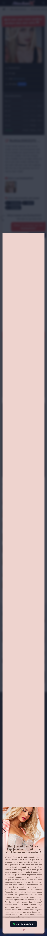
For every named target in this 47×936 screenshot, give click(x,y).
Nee (23, 930)
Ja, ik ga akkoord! (25, 924)
